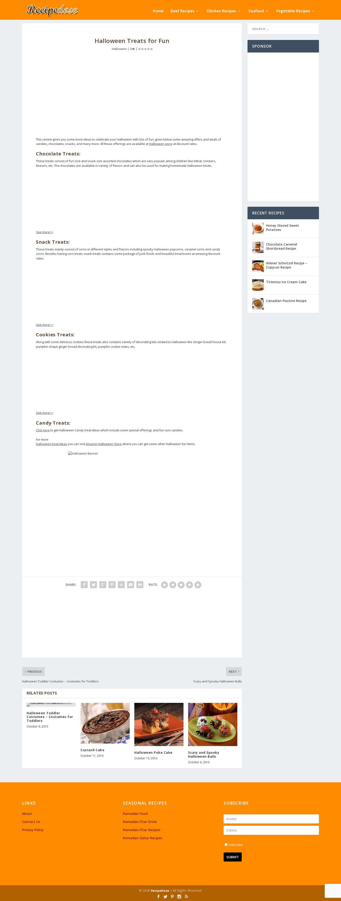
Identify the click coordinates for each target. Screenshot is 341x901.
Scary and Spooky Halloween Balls (203, 754)
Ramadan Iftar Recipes (141, 830)
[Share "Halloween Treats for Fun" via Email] (130, 584)
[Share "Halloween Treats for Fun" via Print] (140, 584)
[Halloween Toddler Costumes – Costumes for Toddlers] (51, 705)
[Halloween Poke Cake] (158, 724)
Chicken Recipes (221, 11)
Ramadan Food (135, 813)
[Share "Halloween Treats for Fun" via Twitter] (93, 584)
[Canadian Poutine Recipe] (258, 304)
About (27, 813)
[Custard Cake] (105, 723)
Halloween (119, 49)
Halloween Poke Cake (153, 752)
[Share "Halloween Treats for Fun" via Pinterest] (112, 584)
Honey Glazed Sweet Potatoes (282, 227)
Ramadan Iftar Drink (140, 821)
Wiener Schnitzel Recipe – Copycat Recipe (286, 265)
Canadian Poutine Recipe (286, 300)
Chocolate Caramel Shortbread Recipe (281, 246)
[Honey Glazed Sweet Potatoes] (258, 228)
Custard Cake (92, 750)
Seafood (256, 11)
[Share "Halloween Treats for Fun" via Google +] (102, 584)
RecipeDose (160, 890)
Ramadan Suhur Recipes (142, 838)
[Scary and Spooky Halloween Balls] (212, 724)
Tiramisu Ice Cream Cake (286, 282)
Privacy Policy (33, 830)
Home (158, 11)
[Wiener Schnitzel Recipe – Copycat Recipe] (258, 266)
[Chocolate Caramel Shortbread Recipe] (258, 247)
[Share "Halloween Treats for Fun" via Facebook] (84, 584)
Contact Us (31, 821)
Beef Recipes (182, 11)
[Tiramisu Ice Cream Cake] (258, 285)
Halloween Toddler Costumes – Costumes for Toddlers (50, 717)
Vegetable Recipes (293, 11)
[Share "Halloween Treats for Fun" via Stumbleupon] (121, 584)
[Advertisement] (132, 97)
